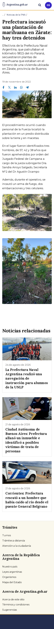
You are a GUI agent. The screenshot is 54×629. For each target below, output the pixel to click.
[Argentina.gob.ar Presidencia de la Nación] (15, 5)
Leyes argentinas (12, 571)
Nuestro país (9, 566)
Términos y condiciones (15, 604)
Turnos (6, 535)
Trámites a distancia (13, 540)
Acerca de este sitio (13, 599)
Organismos (9, 577)
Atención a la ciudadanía (16, 545)
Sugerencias (9, 609)
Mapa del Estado (12, 582)
